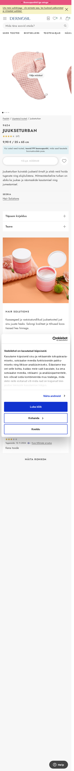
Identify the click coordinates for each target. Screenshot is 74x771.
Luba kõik (36, 406)
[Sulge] (66, 9)
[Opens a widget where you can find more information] (58, 765)
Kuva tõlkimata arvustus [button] (42, 443)
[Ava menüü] (5, 18)
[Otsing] (65, 25)
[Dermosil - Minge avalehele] (20, 18)
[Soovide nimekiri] (54, 18)
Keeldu (35, 429)
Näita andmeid (52, 395)
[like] (64, 161)
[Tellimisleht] (48, 18)
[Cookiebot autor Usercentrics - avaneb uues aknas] (52, 339)
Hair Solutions (11, 199)
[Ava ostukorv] (67, 18)
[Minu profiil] (61, 18)
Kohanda (33, 417)
